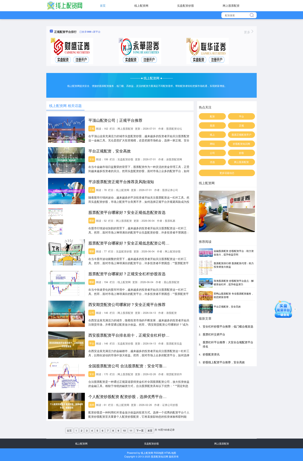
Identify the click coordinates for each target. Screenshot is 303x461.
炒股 (241, 153)
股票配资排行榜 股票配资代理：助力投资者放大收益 (234, 264)
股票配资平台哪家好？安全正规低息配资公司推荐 (130, 243)
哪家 (91, 220)
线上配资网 (141, 6)
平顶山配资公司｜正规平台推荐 (115, 120)
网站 (212, 143)
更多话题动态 (227, 173)
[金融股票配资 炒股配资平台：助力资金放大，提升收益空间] (206, 252)
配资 (212, 116)
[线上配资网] (64, 5)
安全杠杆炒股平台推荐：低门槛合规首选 (228, 326)
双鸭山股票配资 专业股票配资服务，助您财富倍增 (234, 295)
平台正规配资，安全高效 (109, 150)
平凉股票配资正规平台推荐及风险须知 (121, 181)
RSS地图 (159, 453)
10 (124, 430)
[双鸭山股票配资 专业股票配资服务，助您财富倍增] (206, 295)
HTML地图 (170, 453)
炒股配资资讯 (211, 354)
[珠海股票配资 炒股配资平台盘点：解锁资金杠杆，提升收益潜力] (206, 283)
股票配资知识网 (159, 456)
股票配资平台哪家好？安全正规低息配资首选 (127, 212)
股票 (212, 125)
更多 (247, 32)
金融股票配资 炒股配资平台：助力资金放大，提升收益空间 (234, 252)
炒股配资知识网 (241, 143)
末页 (149, 430)
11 (131, 430)
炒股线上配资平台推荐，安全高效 (224, 362)
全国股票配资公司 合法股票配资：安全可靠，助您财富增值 (139, 365)
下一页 (140, 430)
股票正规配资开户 (241, 134)
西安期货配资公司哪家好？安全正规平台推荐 (127, 304)
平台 (91, 343)
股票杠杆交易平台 (214, 334)
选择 (91, 404)
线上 (212, 134)
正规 (91, 128)
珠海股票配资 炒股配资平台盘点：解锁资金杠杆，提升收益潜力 (234, 282)
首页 (103, 6)
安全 (91, 159)
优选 (212, 162)
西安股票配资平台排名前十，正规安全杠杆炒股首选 (132, 335)
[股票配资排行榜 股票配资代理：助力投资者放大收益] (206, 268)
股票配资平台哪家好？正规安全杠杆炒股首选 (127, 273)
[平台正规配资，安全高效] (206, 308)
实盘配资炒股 (185, 6)
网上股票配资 (231, 6)
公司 (91, 312)
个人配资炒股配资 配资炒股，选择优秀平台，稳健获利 (135, 396)
